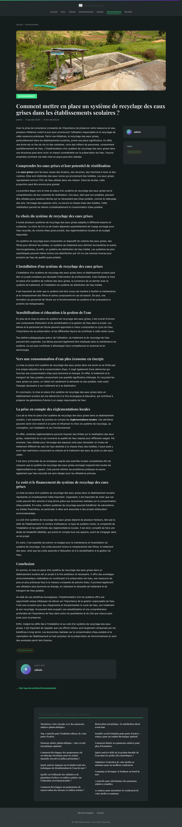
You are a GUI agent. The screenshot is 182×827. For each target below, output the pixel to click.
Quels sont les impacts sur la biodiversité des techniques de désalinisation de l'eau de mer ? (63, 766)
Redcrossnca (91, 5)
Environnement (114, 12)
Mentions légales (85, 813)
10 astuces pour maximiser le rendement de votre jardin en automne (117, 792)
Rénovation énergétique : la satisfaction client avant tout (117, 725)
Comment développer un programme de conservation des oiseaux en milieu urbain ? (62, 788)
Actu (63, 12)
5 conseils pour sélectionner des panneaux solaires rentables (116, 782)
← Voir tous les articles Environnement (36, 688)
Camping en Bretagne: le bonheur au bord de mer (117, 773)
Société (128, 12)
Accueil (53, 12)
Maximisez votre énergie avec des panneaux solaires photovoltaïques (62, 725)
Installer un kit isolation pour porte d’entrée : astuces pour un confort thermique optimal (117, 735)
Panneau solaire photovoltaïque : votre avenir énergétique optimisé (63, 744)
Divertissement (86, 12)
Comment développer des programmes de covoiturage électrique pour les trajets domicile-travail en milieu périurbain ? (61, 755)
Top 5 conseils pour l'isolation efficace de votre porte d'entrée (64, 735)
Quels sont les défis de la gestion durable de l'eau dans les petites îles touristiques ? (117, 754)
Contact (100, 813)
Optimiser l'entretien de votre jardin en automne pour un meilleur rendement (114, 763)
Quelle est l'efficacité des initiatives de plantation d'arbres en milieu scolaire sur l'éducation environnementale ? (61, 777)
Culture (72, 12)
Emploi (100, 12)
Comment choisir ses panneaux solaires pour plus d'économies (117, 744)
